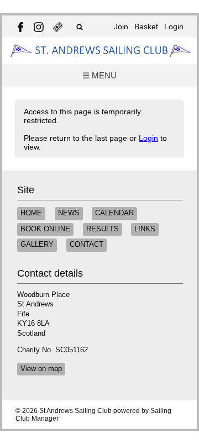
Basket (146, 26)
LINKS (144, 229)
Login (174, 26)
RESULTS (102, 229)
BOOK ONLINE (45, 229)
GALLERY (37, 244)
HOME (31, 213)
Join (121, 26)
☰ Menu (99, 75)
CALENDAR (114, 213)
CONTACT (86, 244)
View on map (41, 369)
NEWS (69, 213)
